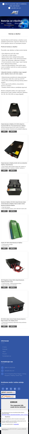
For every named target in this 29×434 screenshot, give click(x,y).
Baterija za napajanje (20, 23)
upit (4, 131)
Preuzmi (4, 353)
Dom (2, 23)
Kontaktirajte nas (6, 356)
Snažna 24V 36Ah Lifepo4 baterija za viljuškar (11, 242)
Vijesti (3, 351)
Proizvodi (9, 23)
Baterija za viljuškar (9, 25)
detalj (13, 131)
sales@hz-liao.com (9, 370)
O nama (4, 347)
